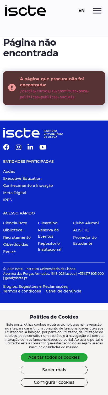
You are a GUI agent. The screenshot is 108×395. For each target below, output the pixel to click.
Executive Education (22, 178)
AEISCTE (81, 230)
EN (81, 11)
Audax (9, 171)
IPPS (7, 200)
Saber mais (54, 369)
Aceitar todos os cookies (54, 357)
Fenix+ (9, 251)
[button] (6, 148)
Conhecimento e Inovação (28, 185)
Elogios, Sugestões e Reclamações (35, 286)
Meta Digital (14, 192)
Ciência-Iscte (15, 223)
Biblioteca (12, 230)
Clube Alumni (86, 223)
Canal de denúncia (63, 291)
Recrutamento (17, 237)
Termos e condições (22, 291)
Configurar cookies (54, 382)
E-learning (48, 223)
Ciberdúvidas (15, 244)
